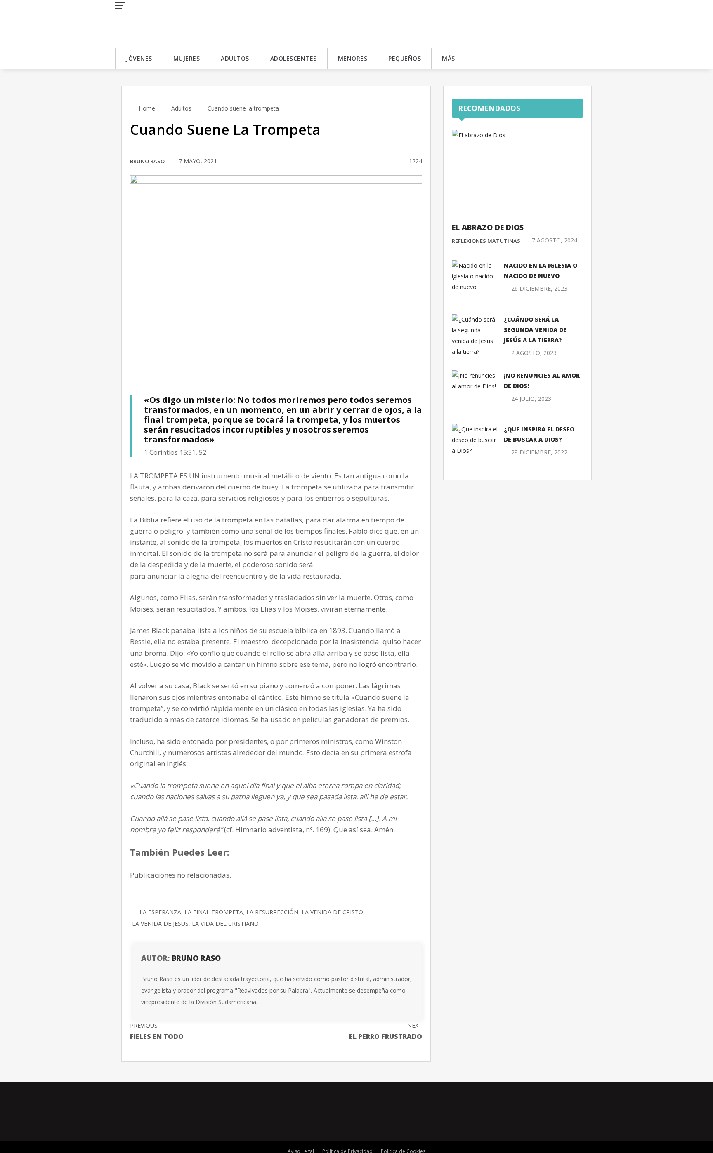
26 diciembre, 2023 (539, 288)
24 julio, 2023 (531, 398)
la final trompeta (213, 912)
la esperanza (160, 912)
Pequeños (404, 58)
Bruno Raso (147, 161)
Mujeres (186, 58)
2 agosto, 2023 (534, 353)
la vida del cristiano (225, 923)
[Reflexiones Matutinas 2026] (175, 23)
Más (448, 58)
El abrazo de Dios (488, 227)
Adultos (235, 58)
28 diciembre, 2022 (539, 452)
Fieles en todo (157, 1031)
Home (146, 108)
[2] (392, 162)
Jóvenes (139, 58)
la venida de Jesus (160, 923)
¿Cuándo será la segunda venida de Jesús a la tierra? (535, 329)
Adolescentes (293, 58)
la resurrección (272, 912)
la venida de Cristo (332, 912)
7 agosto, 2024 (554, 240)
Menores (353, 58)
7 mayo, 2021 (198, 161)
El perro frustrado (385, 1031)
